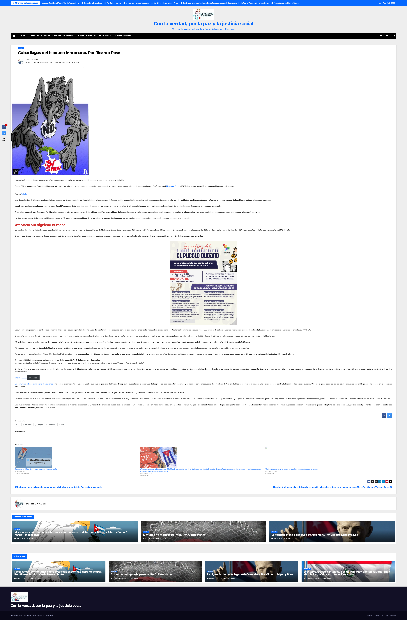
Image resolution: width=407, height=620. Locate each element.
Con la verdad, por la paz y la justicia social (203, 24)
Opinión (21, 48)
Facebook (369, 615)
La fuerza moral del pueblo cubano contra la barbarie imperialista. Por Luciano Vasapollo (59, 487)
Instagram (393, 615)
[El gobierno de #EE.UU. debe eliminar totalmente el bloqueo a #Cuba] (76, 457)
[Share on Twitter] (389, 417)
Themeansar (49, 615)
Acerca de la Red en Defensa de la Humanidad (52, 36)
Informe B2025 (21, 378)
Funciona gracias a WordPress (21, 615)
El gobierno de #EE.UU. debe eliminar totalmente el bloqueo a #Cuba (36, 469)
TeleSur (24, 194)
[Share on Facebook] (384, 417)
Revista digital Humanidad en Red (94, 36)
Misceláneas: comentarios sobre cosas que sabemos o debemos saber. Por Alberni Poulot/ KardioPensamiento (70, 533)
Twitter (377, 615)
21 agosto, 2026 (23, 578)
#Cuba (62, 62)
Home (22, 36)
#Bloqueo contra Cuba (49, 62)
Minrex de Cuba (172, 186)
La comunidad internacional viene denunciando (34, 384)
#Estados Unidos (72, 62)
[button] (390, 36)
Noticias (307, 568)
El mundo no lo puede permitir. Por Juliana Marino (174, 534)
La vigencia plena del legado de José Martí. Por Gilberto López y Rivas (314, 534)
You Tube (384, 615)
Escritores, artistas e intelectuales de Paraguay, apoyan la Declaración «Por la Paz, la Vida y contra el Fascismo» (347, 573)
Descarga (33, 378)
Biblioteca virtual (124, 36)
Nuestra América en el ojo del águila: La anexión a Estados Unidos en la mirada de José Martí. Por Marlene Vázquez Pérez (331, 487)
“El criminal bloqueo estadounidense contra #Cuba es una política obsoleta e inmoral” (292, 469)
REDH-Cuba (33, 60)
